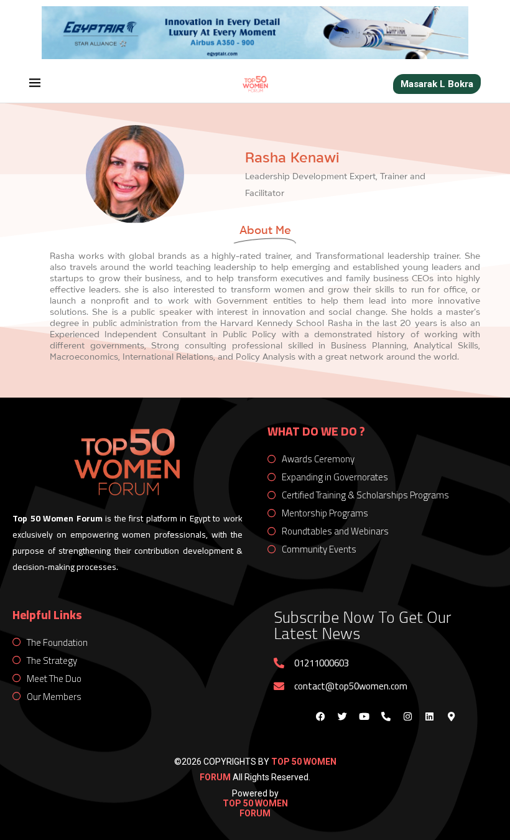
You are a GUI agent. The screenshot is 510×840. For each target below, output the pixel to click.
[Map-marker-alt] (451, 716)
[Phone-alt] (385, 716)
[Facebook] (320, 716)
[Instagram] (407, 716)
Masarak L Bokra (437, 84)
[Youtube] (364, 716)
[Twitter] (342, 716)
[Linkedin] (429, 716)
